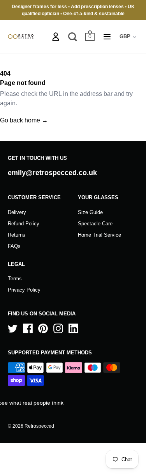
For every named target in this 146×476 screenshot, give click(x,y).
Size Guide (90, 212)
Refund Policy (23, 223)
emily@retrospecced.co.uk (52, 173)
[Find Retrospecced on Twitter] (13, 328)
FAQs (14, 246)
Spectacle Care (95, 223)
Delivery (17, 212)
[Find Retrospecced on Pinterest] (43, 328)
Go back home (24, 120)
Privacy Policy (24, 290)
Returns (16, 235)
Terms (15, 278)
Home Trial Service (99, 235)
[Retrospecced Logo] (20, 36)
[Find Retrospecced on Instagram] (58, 328)
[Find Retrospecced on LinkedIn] (73, 328)
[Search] (72, 37)
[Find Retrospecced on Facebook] (28, 328)
